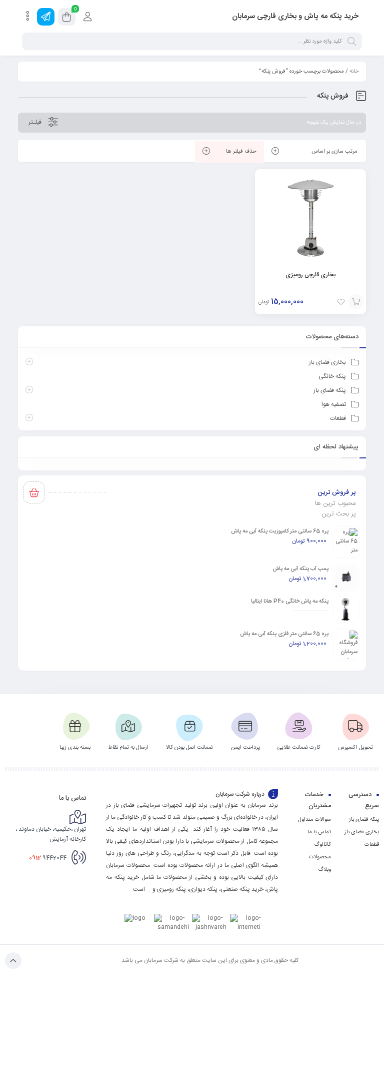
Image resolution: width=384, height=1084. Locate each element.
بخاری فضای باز (327, 362)
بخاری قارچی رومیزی (311, 275)
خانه (354, 71)
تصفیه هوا (334, 404)
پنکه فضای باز (330, 390)
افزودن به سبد (356, 301)
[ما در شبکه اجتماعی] (45, 17)
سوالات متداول (314, 819)
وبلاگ (324, 869)
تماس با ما (319, 832)
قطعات (338, 418)
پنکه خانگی (332, 376)
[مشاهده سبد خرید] (66, 19)
